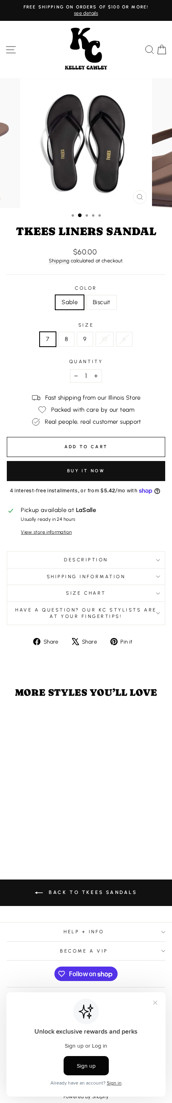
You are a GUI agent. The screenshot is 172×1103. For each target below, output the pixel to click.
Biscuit (101, 302)
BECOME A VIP (84, 951)
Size (86, 325)
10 (105, 339)
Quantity (86, 361)
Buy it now (86, 470)
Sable (70, 302)
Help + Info (84, 931)
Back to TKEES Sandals (91, 892)
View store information (46, 532)
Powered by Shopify (86, 1096)
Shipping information (86, 576)
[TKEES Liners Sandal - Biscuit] (41, 832)
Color (86, 288)
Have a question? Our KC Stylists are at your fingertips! (85, 613)
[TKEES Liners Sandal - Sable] (32, 832)
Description (86, 560)
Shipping (59, 261)
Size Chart (86, 593)
